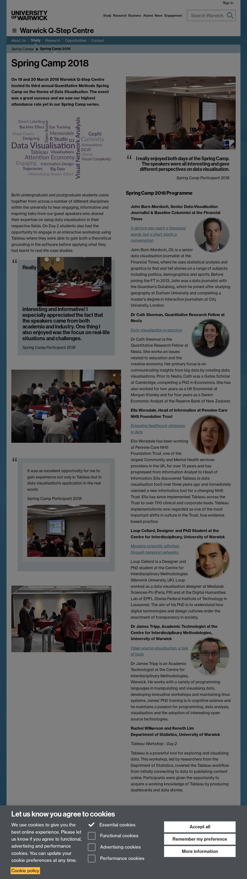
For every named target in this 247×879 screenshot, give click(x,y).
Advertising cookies (120, 847)
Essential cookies (117, 825)
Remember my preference (199, 839)
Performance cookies (121, 858)
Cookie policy (25, 870)
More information (200, 851)
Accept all (200, 827)
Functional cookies (118, 836)
